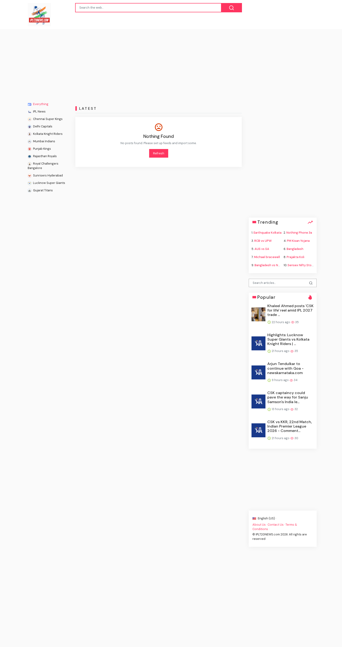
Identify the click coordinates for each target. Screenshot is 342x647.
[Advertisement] (171, 64)
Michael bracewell (267, 257)
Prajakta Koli (295, 257)
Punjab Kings (41, 149)
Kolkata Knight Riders (47, 134)
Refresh (158, 153)
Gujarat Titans (42, 190)
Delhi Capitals (42, 126)
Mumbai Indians (43, 141)
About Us (259, 524)
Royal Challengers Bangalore (43, 166)
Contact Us (276, 524)
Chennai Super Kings (47, 119)
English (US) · (266, 518)
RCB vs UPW (263, 240)
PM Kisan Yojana (298, 240)
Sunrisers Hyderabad (47, 175)
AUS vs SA (262, 249)
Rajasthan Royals (44, 156)
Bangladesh (295, 249)
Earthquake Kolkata (268, 232)
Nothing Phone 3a (299, 232)
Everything (40, 104)
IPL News (39, 111)
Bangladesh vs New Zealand (274, 265)
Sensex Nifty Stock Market (307, 265)
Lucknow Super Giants (48, 183)
